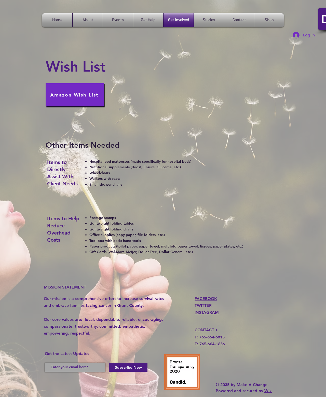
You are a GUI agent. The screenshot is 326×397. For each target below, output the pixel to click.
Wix (268, 390)
